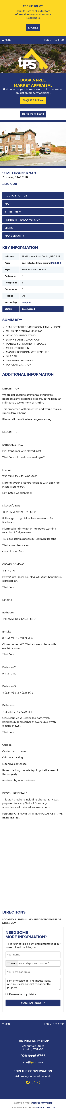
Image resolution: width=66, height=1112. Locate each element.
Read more (33, 17)
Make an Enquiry (33, 1003)
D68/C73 (26, 302)
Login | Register (54, 40)
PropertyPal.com (45, 1107)
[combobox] (12, 963)
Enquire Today (33, 100)
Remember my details (22, 994)
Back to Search (33, 114)
